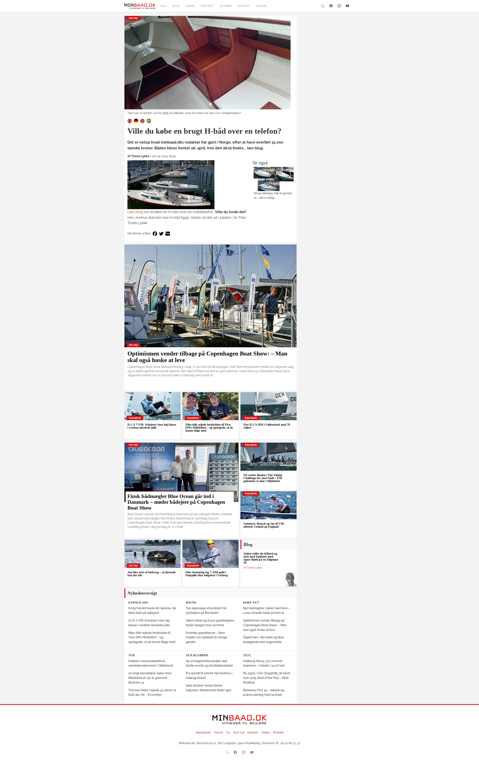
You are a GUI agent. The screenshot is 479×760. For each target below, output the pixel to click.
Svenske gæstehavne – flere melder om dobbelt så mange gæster (206, 637)
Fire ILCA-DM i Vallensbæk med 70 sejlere (266, 426)
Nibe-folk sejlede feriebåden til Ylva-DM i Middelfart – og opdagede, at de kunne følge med (209, 427)
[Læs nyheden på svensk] (149, 120)
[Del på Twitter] (161, 233)
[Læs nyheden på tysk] (136, 120)
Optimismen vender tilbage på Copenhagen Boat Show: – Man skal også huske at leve (207, 356)
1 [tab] (210, 104)
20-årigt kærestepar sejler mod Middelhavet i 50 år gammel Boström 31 (149, 677)
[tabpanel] (210, 66)
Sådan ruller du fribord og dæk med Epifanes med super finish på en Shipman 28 (260, 558)
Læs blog (135, 212)
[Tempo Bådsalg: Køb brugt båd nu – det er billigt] (274, 179)
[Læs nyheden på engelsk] (129, 120)
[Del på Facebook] (155, 233)
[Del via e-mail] (167, 233)
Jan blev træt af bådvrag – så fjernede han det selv (151, 574)
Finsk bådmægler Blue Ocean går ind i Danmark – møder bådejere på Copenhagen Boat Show (176, 502)
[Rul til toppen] (473, 754)
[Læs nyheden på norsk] (142, 120)
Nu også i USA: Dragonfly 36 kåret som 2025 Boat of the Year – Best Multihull (266, 677)
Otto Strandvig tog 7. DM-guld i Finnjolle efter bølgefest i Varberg (206, 574)
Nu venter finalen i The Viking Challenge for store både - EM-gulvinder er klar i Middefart (263, 478)
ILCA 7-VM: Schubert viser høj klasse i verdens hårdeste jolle (151, 426)
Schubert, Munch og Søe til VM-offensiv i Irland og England (264, 525)
